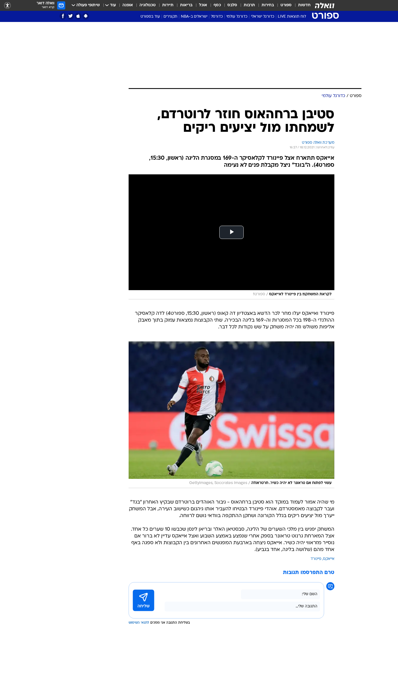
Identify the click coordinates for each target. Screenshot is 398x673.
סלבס (232, 5)
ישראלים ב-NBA (194, 16)
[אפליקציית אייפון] (78, 16)
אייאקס (328, 559)
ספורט (286, 5)
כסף (217, 5)
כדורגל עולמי (236, 16)
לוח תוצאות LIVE (292, 16)
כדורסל (217, 16)
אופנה (127, 5)
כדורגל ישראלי (262, 16)
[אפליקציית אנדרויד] (85, 16)
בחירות (268, 5)
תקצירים (170, 16)
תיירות (168, 5)
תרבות (249, 5)
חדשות (304, 5)
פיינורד (316, 559)
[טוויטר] (70, 16)
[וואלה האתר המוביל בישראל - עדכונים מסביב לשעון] (324, 5)
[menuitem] (301, 5)
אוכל (203, 5)
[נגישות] (7, 5)
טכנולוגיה (147, 5)
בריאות (186, 5)
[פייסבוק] (63, 16)
